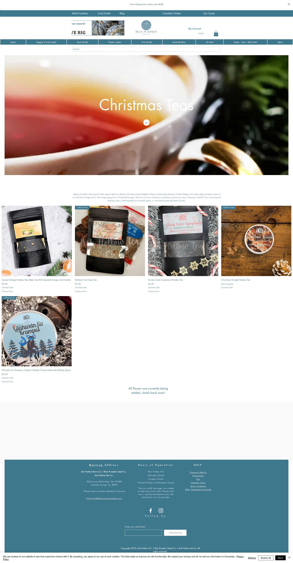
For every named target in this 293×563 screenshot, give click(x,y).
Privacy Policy (198, 476)
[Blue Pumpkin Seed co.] (151, 511)
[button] (216, 33)
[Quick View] (37, 241)
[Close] (289, 558)
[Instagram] (161, 511)
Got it (280, 557)
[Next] (120, 28)
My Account (194, 28)
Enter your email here (135, 527)
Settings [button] (252, 557)
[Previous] (76, 28)
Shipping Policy (7, 291)
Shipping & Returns (198, 473)
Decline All (266, 557)
